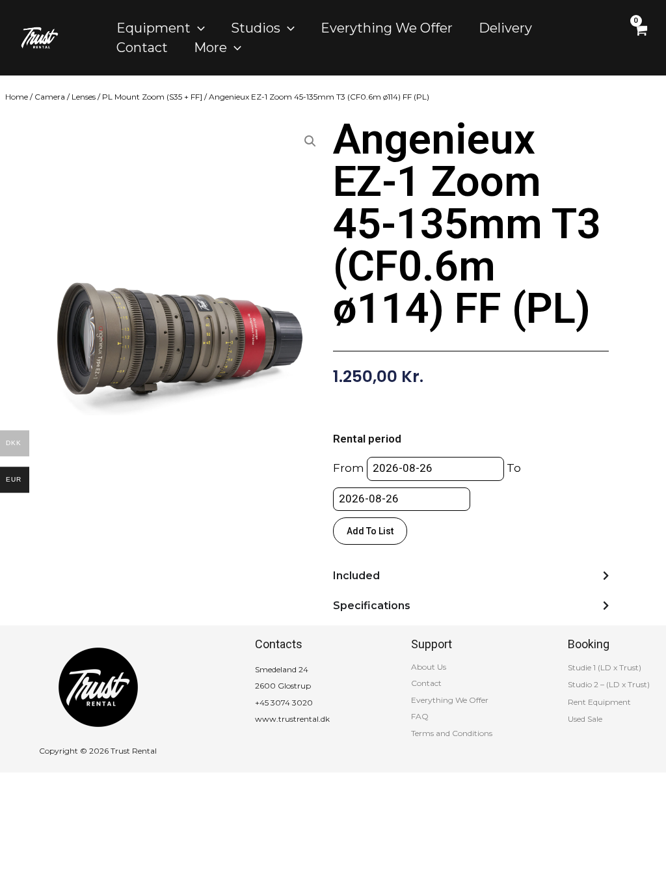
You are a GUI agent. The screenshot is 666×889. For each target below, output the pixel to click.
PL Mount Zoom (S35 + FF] (152, 97)
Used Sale (585, 719)
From (348, 467)
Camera (49, 97)
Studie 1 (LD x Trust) (604, 667)
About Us (428, 667)
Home (16, 97)
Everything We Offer (449, 700)
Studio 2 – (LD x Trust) (609, 684)
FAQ (420, 716)
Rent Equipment (599, 702)
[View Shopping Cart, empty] (640, 37)
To (514, 467)
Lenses (84, 97)
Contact (426, 683)
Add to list (370, 531)
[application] (198, 28)
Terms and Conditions (451, 733)
